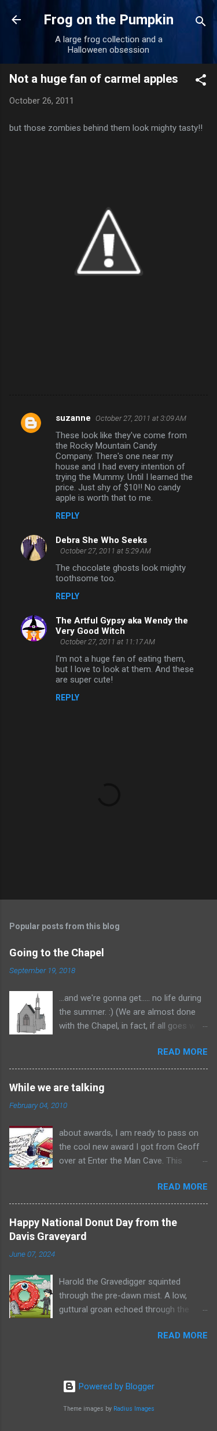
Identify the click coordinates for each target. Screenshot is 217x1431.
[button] (201, 82)
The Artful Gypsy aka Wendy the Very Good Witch (122, 625)
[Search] (201, 23)
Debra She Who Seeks (101, 540)
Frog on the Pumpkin (108, 20)
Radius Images (134, 1408)
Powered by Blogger (115, 1386)
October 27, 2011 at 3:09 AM (140, 418)
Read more (182, 1052)
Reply (67, 515)
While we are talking (57, 1087)
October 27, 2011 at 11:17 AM (107, 641)
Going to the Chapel (56, 952)
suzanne (73, 418)
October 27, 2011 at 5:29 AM (105, 550)
